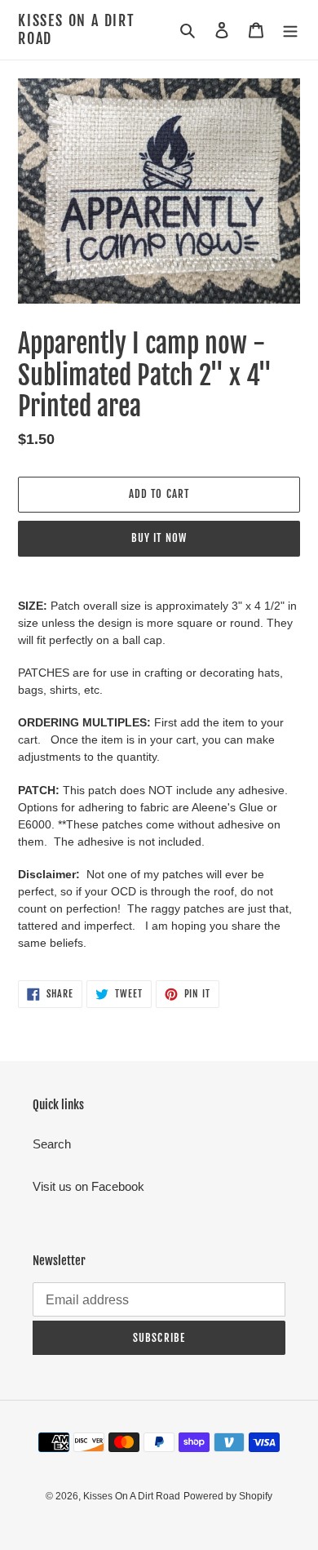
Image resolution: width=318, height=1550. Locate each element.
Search (52, 1144)
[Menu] (290, 29)
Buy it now (158, 537)
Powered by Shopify (227, 1496)
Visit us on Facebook (88, 1186)
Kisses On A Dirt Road (76, 29)
